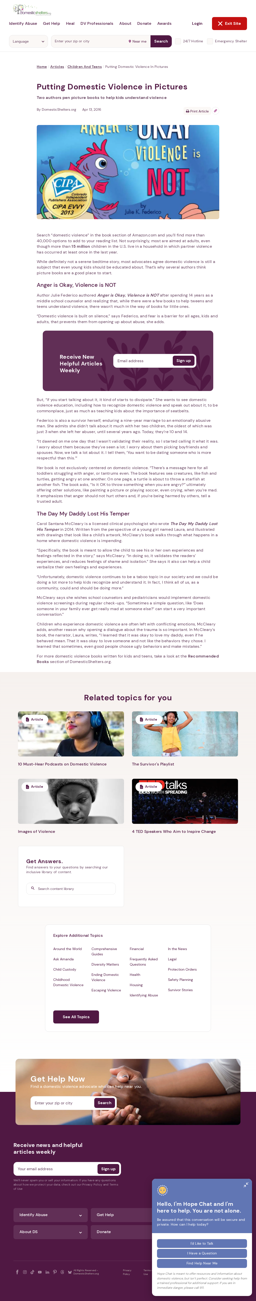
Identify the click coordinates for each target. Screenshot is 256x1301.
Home (42, 66)
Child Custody (64, 969)
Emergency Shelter (231, 41)
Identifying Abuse (144, 995)
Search (161, 41)
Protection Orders (182, 969)
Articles (57, 66)
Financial (137, 949)
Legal (172, 959)
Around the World (67, 949)
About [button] (125, 23)
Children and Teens (85, 66)
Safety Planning (180, 979)
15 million (81, 246)
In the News (177, 949)
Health (135, 974)
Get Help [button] (51, 23)
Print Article (199, 111)
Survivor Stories (180, 990)
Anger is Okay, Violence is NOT (128, 295)
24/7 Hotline (193, 41)
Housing (136, 985)
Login (197, 23)
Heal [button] (70, 23)
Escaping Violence (106, 990)
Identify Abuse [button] (23, 23)
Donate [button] (144, 23)
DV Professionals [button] (96, 23)
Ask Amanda (63, 959)
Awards (164, 23)
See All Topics (76, 1016)
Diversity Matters (105, 964)
